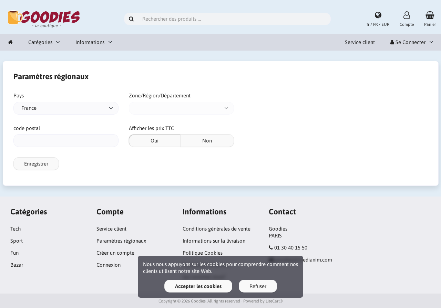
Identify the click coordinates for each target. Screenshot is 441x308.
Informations (89, 42)
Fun (14, 253)
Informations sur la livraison (214, 241)
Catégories (40, 42)
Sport (16, 241)
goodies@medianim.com (303, 260)
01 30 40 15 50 (290, 248)
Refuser (257, 286)
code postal (26, 128)
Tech (15, 229)
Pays (18, 95)
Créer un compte (115, 253)
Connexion (108, 265)
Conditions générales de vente (216, 229)
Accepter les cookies (198, 286)
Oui (154, 141)
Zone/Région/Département (160, 95)
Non (207, 141)
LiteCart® (274, 301)
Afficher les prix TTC (151, 128)
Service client (360, 42)
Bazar (16, 265)
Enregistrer (36, 164)
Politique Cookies (203, 253)
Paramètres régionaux (121, 241)
